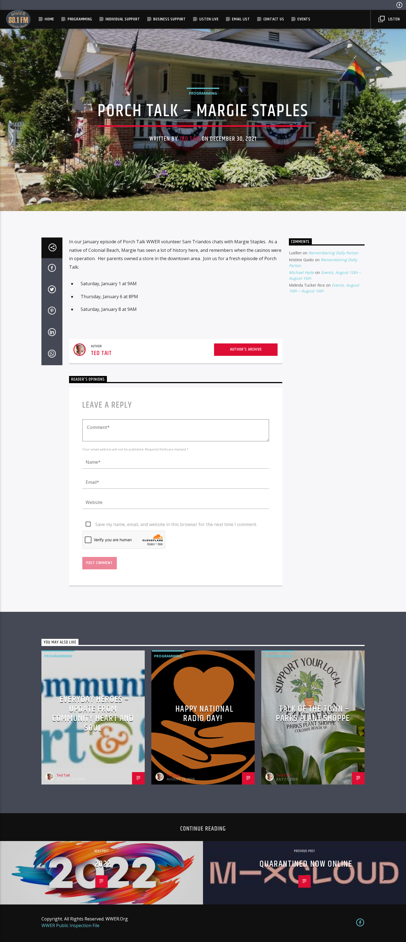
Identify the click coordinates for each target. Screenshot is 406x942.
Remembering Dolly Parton (333, 252)
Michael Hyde (301, 272)
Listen (393, 19)
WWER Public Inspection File (70, 925)
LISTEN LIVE (209, 19)
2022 (103, 864)
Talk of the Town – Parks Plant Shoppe (313, 713)
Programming (80, 19)
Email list (241, 19)
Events (303, 19)
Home (49, 19)
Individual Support (123, 19)
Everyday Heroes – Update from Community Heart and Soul (93, 714)
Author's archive (246, 349)
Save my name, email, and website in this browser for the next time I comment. (176, 524)
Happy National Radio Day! (204, 713)
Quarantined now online (305, 864)
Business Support (169, 19)
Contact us (273, 19)
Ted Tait (189, 139)
